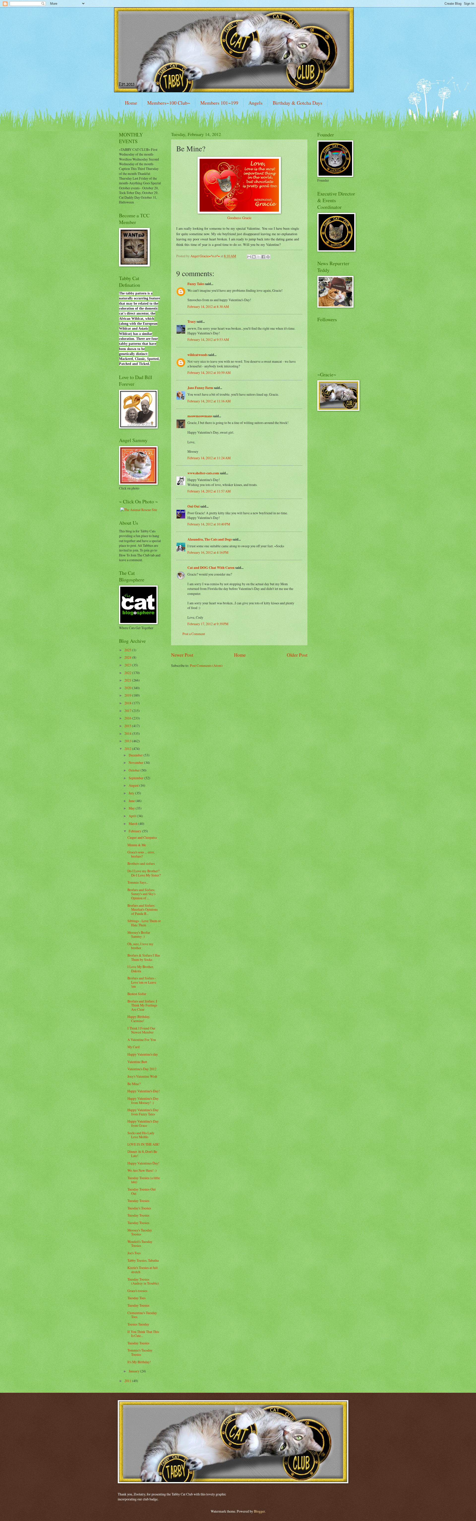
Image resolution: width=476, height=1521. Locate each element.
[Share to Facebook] (263, 256)
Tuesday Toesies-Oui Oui (141, 1191)
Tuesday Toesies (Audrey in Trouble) (143, 1281)
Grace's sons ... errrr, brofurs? (141, 854)
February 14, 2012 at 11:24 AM (209, 457)
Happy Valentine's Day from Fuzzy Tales (143, 1111)
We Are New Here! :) (142, 1170)
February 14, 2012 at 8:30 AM (208, 306)
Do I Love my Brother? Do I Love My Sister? (144, 873)
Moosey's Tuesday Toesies (139, 1232)
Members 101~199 (219, 102)
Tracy (191, 321)
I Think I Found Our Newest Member (141, 1030)
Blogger (259, 1511)
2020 (128, 687)
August (134, 785)
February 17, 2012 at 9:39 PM (207, 623)
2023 (128, 665)
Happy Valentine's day (142, 1054)
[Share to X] (258, 256)
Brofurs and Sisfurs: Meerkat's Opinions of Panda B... (142, 909)
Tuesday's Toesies (139, 1208)
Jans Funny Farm (200, 387)
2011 (128, 1380)
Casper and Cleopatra (142, 837)
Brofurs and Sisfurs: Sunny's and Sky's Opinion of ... (141, 893)
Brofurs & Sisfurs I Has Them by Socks (143, 957)
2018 (128, 703)
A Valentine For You (141, 1039)
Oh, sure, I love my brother (140, 945)
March (133, 823)
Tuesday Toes (136, 1297)
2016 (128, 718)
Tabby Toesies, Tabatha (143, 1260)
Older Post (297, 655)
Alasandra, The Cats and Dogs (209, 539)
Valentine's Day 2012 (141, 1069)
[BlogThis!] (253, 256)
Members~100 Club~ (168, 102)
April (133, 815)
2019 (128, 695)
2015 (128, 725)
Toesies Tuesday (138, 1324)
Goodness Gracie (239, 217)
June (132, 800)
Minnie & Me (136, 844)
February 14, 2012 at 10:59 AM (209, 372)
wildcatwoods (197, 354)
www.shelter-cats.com (203, 473)
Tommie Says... (137, 882)
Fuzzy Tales (195, 283)
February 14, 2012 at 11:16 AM (209, 401)
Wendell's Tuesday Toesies (139, 1243)
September (136, 778)
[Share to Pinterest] (268, 256)
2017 (128, 710)
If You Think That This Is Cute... (143, 1333)
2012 (128, 748)
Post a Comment (193, 633)
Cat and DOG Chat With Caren (211, 567)
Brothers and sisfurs (141, 863)
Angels (255, 102)
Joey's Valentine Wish (142, 1076)
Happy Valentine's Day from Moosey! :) (143, 1100)
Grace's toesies (137, 1290)
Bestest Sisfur (136, 993)
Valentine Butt (137, 1061)
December (136, 755)
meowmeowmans (199, 416)
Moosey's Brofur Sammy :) (138, 934)
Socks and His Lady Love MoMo (140, 1135)
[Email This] (249, 256)
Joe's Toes (134, 1253)
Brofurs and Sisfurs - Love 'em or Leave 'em (141, 982)
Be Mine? (134, 1083)
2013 (128, 741)
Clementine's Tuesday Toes (142, 1314)
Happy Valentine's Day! (143, 1091)
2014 (128, 733)
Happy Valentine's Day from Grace (143, 1123)
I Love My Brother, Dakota (140, 968)
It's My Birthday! (139, 1361)
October (135, 770)
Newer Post (182, 655)
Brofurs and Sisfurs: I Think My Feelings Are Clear (142, 1005)
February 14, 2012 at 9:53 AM (208, 339)
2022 (128, 672)
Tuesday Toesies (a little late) (143, 1179)
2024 (128, 657)
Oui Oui (193, 506)
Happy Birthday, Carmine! (138, 1018)
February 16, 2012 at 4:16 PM (207, 552)
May (132, 808)
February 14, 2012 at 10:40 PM (208, 524)
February (135, 831)
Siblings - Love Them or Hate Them (144, 922)
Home (131, 102)
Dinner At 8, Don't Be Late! (142, 1153)
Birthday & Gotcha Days (297, 102)
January (134, 1371)
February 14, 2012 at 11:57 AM (209, 491)
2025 (128, 649)
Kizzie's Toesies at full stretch (142, 1269)
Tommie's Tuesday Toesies (139, 1352)
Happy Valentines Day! (143, 1163)
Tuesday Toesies (138, 1200)
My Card (133, 1046)
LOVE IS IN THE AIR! (143, 1144)
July (132, 793)
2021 (128, 680)
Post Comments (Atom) (206, 665)
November (136, 762)
